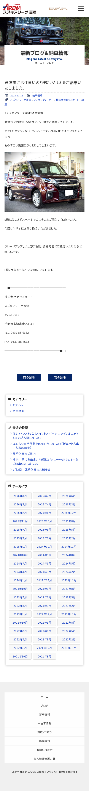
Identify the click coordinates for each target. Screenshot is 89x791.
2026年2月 (20, 512)
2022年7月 (20, 631)
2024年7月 (20, 563)
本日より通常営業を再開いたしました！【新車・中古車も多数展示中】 (46, 446)
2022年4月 (20, 639)
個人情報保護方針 (44, 758)
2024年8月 (69, 555)
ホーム (38, 62)
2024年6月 (44, 563)
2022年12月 (44, 614)
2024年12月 (44, 546)
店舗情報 (44, 741)
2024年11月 (68, 546)
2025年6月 (44, 529)
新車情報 (44, 714)
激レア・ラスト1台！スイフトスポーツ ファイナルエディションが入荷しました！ (45, 435)
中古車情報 (44, 723)
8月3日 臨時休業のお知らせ (31, 469)
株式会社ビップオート (67, 99)
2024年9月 (44, 555)
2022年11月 (68, 614)
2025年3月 (44, 538)
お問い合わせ (44, 750)
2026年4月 (44, 504)
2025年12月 (68, 512)
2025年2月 (69, 538)
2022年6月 (44, 631)
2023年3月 (44, 605)
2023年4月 (20, 605)
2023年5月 (69, 597)
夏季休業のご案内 (24, 453)
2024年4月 (20, 572)
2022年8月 (69, 622)
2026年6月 (69, 496)
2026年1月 (44, 512)
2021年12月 (44, 647)
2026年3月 (69, 504)
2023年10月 (20, 588)
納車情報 (37, 95)
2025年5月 (69, 529)
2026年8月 (20, 496)
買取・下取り (44, 732)
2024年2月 (69, 572)
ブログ (44, 705)
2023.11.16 (16, 95)
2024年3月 (44, 572)
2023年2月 (69, 605)
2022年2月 (69, 639)
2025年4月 (20, 538)
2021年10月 (20, 656)
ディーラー (48, 99)
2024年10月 (20, 555)
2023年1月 (20, 614)
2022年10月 (20, 622)
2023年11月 (68, 580)
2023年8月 (69, 588)
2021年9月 (44, 656)
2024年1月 (20, 580)
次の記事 (60, 377)
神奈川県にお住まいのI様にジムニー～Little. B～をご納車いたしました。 (45, 461)
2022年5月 (69, 631)
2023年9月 (44, 588)
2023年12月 (44, 580)
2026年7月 (44, 496)
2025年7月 (20, 529)
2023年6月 (44, 597)
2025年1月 (20, 546)
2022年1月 (20, 647)
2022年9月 (44, 622)
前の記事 (29, 377)
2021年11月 (68, 647)
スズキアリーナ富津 (20, 99)
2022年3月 (44, 639)
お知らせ (18, 405)
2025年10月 (44, 521)
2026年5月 (20, 504)
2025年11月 (20, 521)
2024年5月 (69, 563)
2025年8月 (69, 521)
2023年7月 (20, 597)
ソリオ (37, 99)
